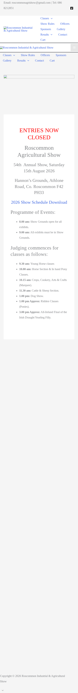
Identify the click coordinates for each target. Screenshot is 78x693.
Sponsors (45, 29)
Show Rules (47, 23)
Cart (42, 39)
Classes (44, 18)
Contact (62, 34)
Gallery (61, 29)
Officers (64, 23)
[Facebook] (71, 8)
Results (44, 34)
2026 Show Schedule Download (39, 202)
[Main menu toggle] (74, 47)
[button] (51, 18)
